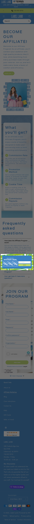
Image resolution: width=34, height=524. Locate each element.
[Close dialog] (32, 254)
